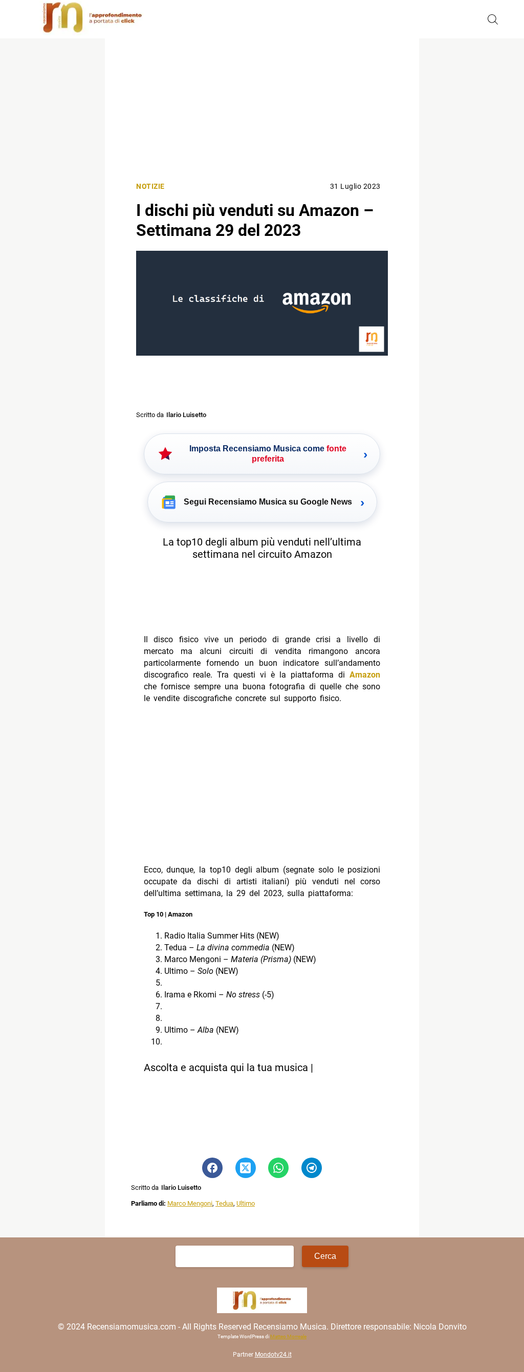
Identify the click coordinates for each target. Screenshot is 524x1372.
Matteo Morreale (288, 1336)
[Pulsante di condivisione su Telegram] (311, 1168)
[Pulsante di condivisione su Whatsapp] (278, 1168)
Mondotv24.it (273, 1354)
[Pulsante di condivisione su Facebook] (212, 1168)
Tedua (224, 1203)
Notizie (150, 186)
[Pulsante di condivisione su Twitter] (245, 1168)
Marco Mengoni (189, 1203)
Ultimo (245, 1203)
